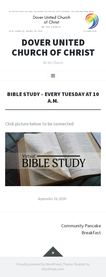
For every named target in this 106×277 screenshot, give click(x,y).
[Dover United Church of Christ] (53, 21)
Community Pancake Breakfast (81, 229)
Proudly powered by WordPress (38, 264)
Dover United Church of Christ (53, 47)
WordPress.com (53, 269)
